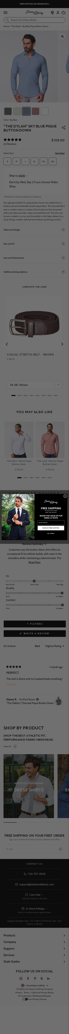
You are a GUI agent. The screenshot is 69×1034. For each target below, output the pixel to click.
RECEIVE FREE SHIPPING (50, 528)
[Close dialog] (65, 496)
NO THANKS (50, 533)
